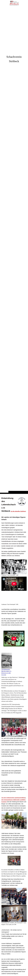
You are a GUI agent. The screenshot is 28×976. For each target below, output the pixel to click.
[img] (14, 250)
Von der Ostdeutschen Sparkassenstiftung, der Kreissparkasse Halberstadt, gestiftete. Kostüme (13, 800)
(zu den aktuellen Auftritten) (18, 511)
